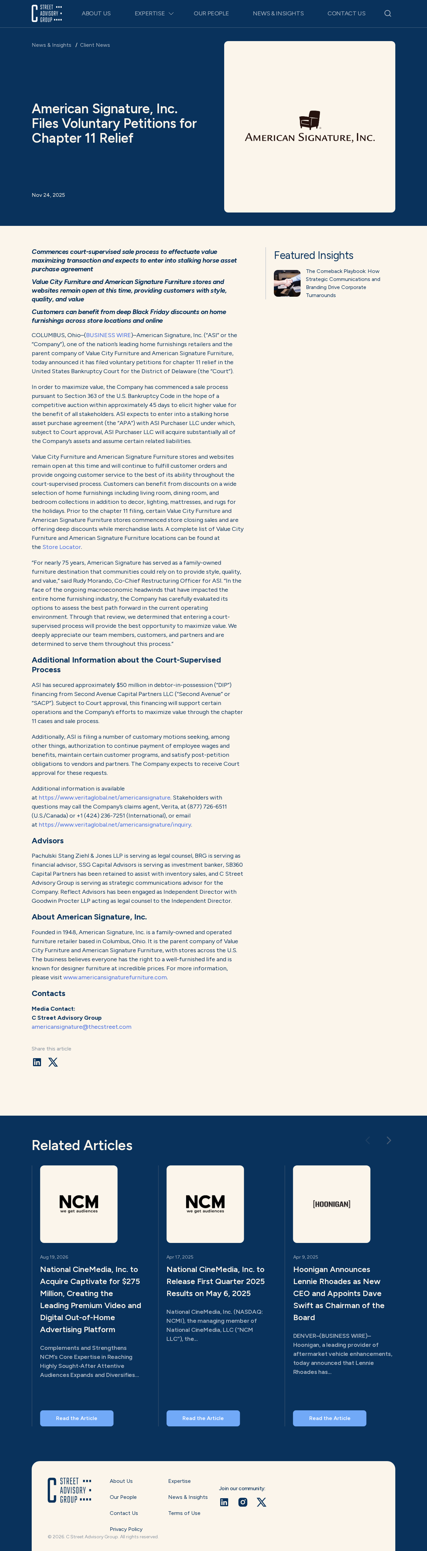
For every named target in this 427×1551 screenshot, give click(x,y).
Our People (211, 13)
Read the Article (76, 1418)
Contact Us (346, 13)
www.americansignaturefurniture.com (115, 977)
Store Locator (61, 547)
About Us (96, 13)
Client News (95, 45)
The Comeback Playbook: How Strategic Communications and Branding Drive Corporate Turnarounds (343, 283)
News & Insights (278, 13)
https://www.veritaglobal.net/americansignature (104, 797)
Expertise (150, 13)
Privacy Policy (126, 1529)
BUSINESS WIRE (108, 335)
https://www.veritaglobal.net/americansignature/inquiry (115, 824)
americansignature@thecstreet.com (81, 1026)
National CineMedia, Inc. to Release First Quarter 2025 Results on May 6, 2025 (215, 1281)
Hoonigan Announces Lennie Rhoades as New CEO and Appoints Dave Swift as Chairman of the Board (339, 1293)
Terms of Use (184, 1513)
